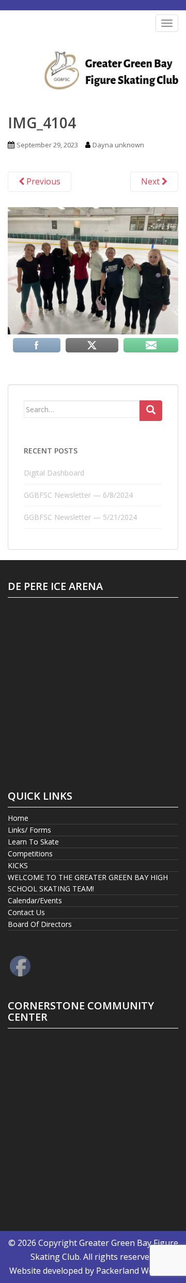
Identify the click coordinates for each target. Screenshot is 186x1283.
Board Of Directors (40, 924)
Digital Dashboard (54, 473)
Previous (42, 181)
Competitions (30, 853)
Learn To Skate (33, 842)
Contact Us (26, 912)
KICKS (18, 865)
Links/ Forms (29, 830)
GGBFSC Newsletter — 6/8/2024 (78, 495)
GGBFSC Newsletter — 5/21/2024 (80, 517)
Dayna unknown (118, 144)
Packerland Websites (136, 1270)
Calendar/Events (35, 900)
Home (18, 818)
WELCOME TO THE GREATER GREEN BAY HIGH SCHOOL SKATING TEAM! (88, 882)
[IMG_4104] (93, 270)
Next (151, 181)
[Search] (151, 410)
